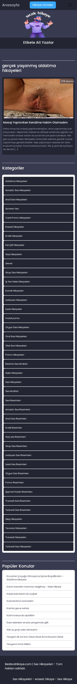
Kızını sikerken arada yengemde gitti (27, 622)
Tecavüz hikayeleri (16, 528)
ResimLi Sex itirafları (16, 363)
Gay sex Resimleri (15, 436)
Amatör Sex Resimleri (17, 409)
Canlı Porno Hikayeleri (18, 217)
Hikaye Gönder (42, 5)
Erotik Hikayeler (14, 235)
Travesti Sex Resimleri (17, 500)
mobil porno (12, 318)
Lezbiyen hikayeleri (16, 300)
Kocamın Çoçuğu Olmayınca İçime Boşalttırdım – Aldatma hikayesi (35, 578)
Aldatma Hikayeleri (16, 181)
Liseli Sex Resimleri (16, 464)
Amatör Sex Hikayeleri (18, 190)
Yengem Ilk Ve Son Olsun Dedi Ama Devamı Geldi (35, 636)
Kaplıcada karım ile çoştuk (22, 593)
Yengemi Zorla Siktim (19, 644)
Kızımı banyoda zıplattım (21, 615)
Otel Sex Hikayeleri (16, 345)
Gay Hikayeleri (13, 254)
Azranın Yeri (12, 208)
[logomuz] (38, 25)
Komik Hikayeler (14, 290)
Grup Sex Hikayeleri (16, 272)
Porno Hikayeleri (14, 354)
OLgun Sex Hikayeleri (17, 327)
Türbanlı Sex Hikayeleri (18, 546)
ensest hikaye (44, 679)
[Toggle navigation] (70, 5)
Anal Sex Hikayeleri (16, 199)
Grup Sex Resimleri (16, 446)
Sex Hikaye (64, 679)
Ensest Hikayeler (14, 226)
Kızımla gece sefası (18, 608)
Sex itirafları (12, 391)
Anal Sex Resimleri (16, 418)
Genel (8, 263)
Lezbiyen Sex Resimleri (18, 455)
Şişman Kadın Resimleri (18, 491)
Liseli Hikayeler (13, 309)
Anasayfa (11, 4)
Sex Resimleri (13, 400)
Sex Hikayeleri (13, 382)
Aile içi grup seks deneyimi (22, 629)
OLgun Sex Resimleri (17, 473)
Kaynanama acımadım (20, 600)
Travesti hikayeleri (15, 537)
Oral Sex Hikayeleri (16, 336)
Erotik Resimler (13, 427)
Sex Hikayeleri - (24, 679)
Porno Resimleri (14, 482)
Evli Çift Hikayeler (14, 245)
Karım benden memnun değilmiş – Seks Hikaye (34, 586)
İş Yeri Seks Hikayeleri (17, 281)
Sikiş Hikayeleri (13, 519)
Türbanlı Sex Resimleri (18, 509)
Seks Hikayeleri (14, 372)
